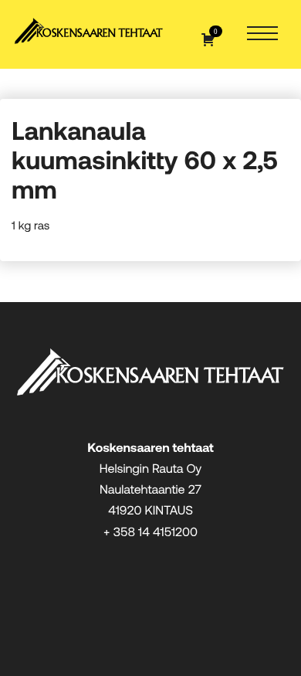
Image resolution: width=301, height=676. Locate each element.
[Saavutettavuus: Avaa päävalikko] (262, 34)
